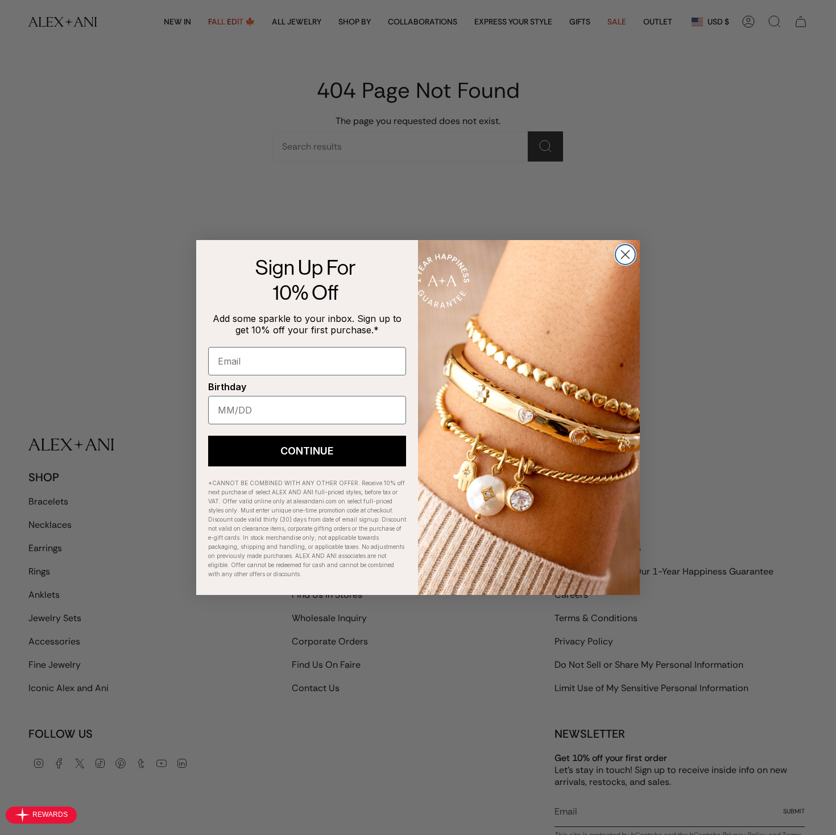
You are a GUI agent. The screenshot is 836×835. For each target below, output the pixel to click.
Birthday (227, 386)
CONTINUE (307, 451)
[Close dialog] (625, 254)
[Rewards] (41, 815)
